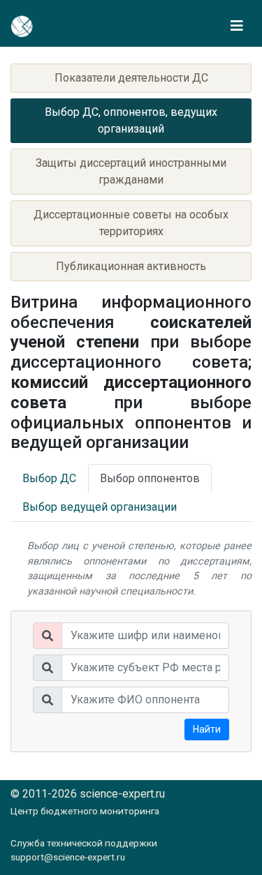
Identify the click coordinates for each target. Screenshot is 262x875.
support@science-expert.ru (67, 856)
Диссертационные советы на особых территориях (131, 223)
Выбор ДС (49, 478)
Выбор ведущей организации (99, 507)
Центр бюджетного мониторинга (84, 810)
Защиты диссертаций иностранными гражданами (131, 171)
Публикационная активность (131, 266)
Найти (207, 729)
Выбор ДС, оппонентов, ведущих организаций (131, 120)
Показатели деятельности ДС (131, 77)
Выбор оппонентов (150, 478)
